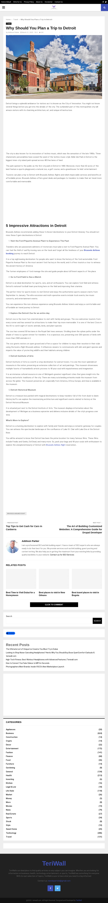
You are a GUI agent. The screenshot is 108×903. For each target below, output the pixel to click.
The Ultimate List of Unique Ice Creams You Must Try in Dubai (32, 649)
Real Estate (11, 814)
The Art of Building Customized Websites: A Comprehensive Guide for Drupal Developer (80, 529)
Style (8, 825)
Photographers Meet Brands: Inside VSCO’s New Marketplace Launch (35, 667)
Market (9, 795)
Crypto (9, 741)
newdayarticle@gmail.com (59, 881)
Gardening (10, 768)
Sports (9, 818)
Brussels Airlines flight (55, 445)
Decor (8, 745)
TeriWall (54, 863)
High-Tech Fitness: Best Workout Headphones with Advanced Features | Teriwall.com (42, 660)
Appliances (10, 729)
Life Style (10, 791)
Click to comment (54, 605)
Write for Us (17, 2)
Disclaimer (48, 2)
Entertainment (12, 748)
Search (9, 616)
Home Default (6, 2)
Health (9, 775)
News (8, 810)
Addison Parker (13, 32)
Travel (9, 23)
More (8, 802)
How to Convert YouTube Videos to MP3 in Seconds (27, 663)
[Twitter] (57, 888)
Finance (9, 756)
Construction (12, 737)
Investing (10, 779)
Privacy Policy (29, 2)
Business (10, 733)
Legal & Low (11, 787)
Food (8, 760)
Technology (11, 833)
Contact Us (59, 2)
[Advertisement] (54, 132)
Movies (9, 806)
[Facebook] (50, 888)
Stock (8, 821)
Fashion (9, 752)
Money (9, 798)
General (9, 772)
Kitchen (9, 783)
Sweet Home (11, 829)
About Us (39, 2)
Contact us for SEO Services (62, 555)
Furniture (10, 764)
